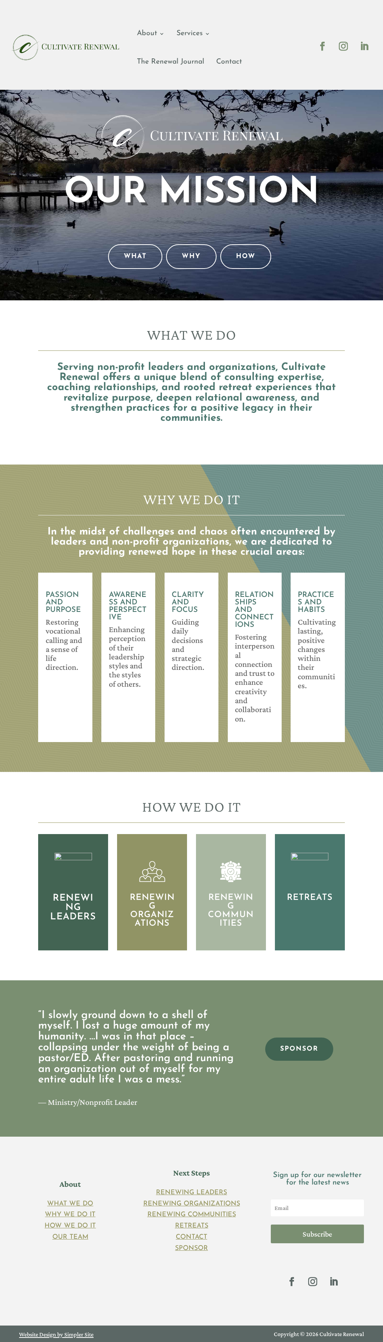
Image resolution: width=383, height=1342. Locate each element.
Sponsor (191, 1248)
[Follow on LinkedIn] (364, 46)
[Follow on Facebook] (322, 46)
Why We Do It (70, 1214)
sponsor (299, 1049)
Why (191, 256)
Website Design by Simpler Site (56, 1334)
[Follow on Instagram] (343, 46)
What (135, 256)
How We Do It (70, 1226)
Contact (229, 61)
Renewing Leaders (191, 1192)
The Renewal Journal (170, 61)
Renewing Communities (191, 1214)
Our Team (70, 1237)
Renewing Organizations (191, 1204)
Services (190, 33)
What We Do (70, 1204)
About (147, 33)
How (245, 256)
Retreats (191, 1226)
